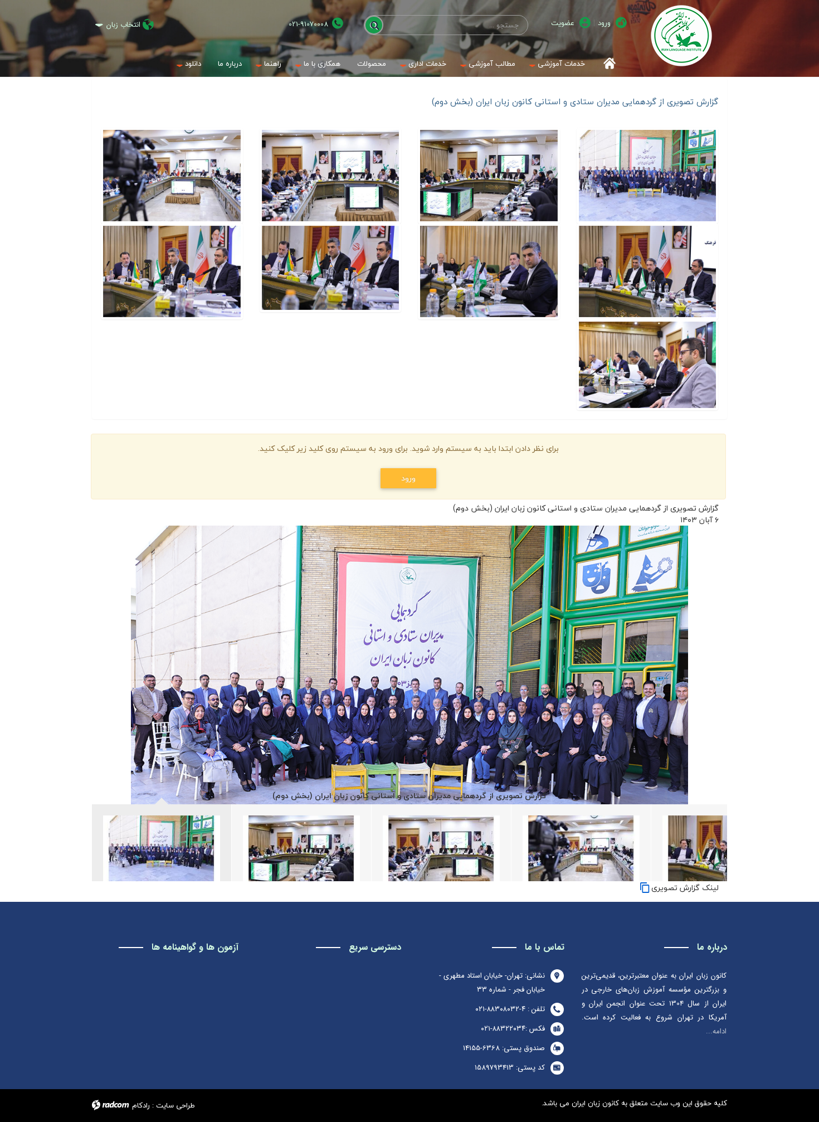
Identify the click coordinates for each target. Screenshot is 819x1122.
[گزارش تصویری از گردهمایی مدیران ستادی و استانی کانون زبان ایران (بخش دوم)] (648, 176)
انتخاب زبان (123, 25)
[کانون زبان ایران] (681, 35)
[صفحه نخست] (605, 63)
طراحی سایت (175, 1105)
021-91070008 (308, 24)
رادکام (141, 1105)
